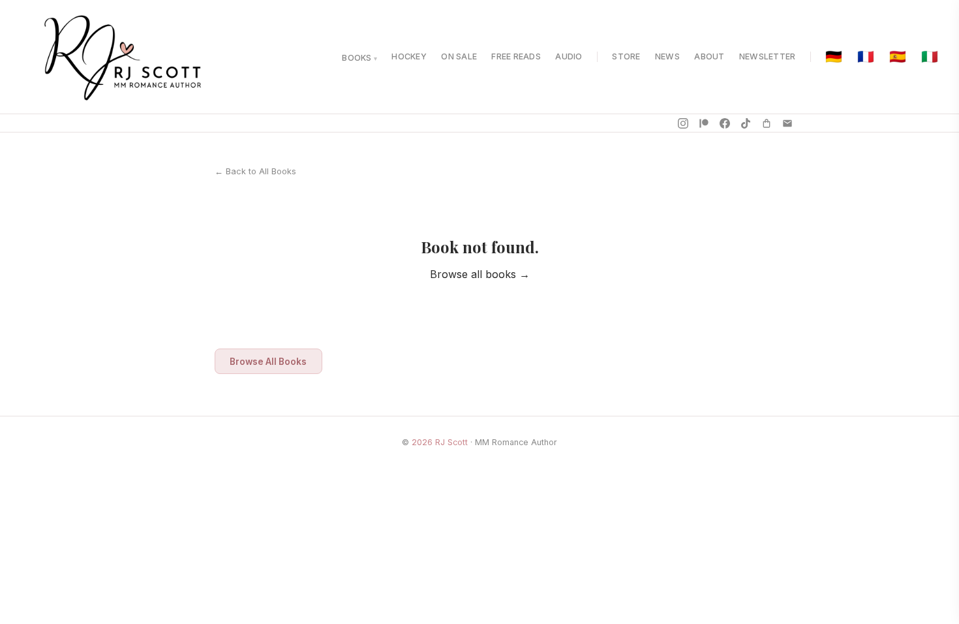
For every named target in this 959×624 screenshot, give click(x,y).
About (709, 56)
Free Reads (516, 56)
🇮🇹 (929, 57)
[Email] (787, 123)
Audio (568, 56)
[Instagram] (683, 123)
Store (626, 56)
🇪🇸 (897, 57)
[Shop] (766, 123)
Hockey (409, 56)
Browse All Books (268, 361)
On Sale (459, 56)
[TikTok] (745, 123)
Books (356, 58)
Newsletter (767, 56)
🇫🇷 (865, 57)
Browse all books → (480, 274)
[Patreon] (704, 123)
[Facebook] (725, 123)
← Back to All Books (255, 171)
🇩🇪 (833, 57)
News (667, 56)
